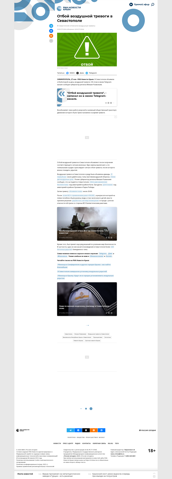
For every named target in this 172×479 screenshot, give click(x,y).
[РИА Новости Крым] (69, 8)
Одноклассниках (96, 256)
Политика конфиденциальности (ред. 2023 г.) (32, 464)
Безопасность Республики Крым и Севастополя (77, 337)
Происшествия (97, 337)
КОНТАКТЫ (86, 444)
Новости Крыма (78, 340)
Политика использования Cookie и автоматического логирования (34, 461)
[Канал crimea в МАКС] (101, 430)
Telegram (102, 253)
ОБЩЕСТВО (81, 437)
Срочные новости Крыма (92, 340)
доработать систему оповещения (85, 201)
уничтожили (107, 185)
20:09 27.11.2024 (61, 29)
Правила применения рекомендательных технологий (35, 466)
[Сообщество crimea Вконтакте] (78, 430)
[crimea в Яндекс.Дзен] (86, 430)
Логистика (107, 337)
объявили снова (75, 191)
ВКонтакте (62, 256)
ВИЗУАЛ (102, 437)
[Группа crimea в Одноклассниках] (94, 430)
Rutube (109, 256)
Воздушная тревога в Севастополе (98, 334)
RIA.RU (110, 444)
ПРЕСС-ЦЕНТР (68, 444)
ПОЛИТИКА (71, 437)
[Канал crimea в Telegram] (70, 430)
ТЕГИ (117, 444)
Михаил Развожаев (80, 334)
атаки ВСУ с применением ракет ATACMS (78, 195)
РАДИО (77, 444)
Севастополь (68, 334)
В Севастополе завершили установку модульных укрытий (82, 271)
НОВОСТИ (57, 444)
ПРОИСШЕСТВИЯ (92, 437)
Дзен (110, 253)
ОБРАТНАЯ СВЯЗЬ (99, 444)
